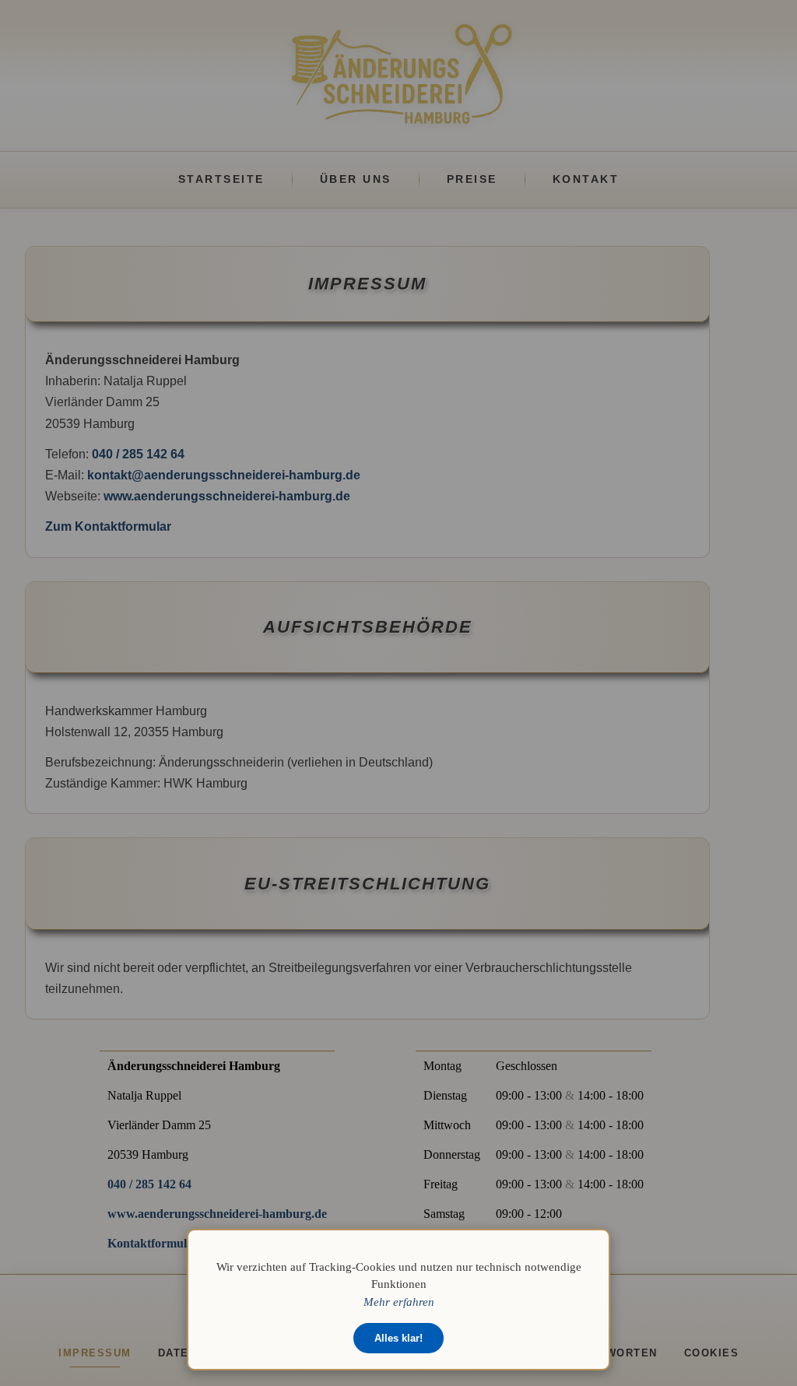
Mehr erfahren (398, 1301)
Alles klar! (398, 1338)
